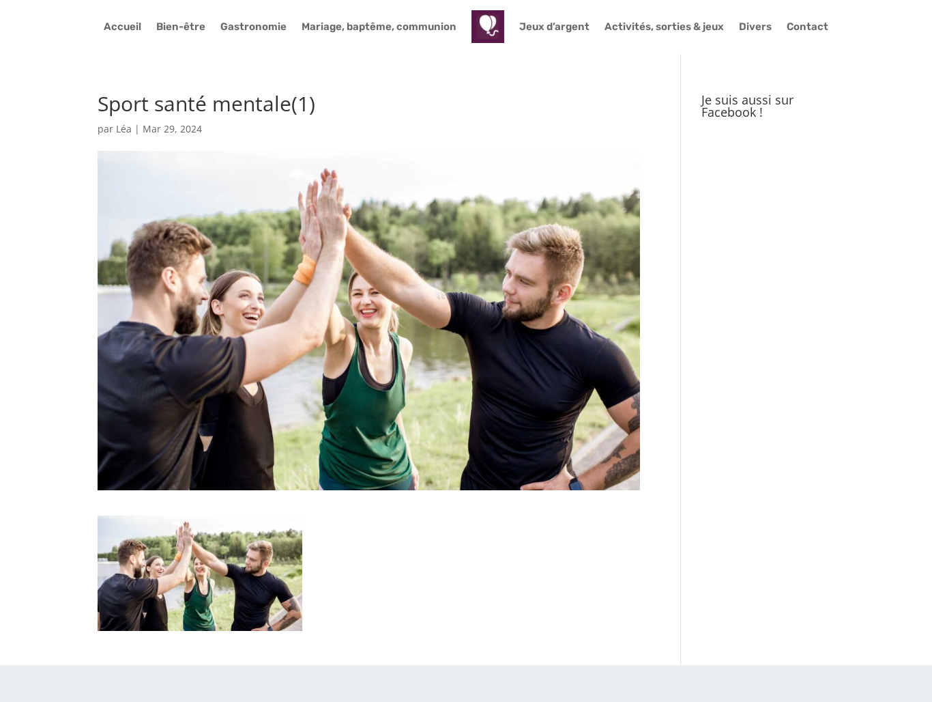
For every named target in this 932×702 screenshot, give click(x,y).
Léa (124, 128)
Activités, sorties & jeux (664, 26)
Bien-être (180, 26)
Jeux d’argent (554, 26)
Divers (755, 26)
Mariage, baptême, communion (379, 26)
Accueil (122, 26)
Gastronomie (253, 26)
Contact (807, 26)
